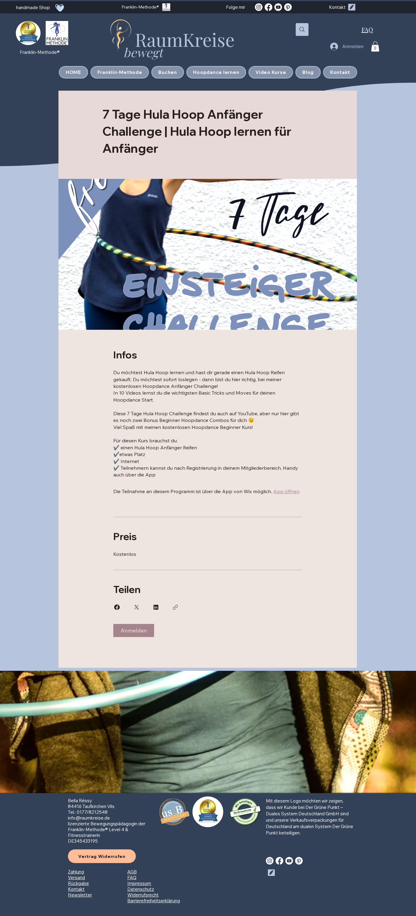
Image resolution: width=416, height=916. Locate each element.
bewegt (144, 52)
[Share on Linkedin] (156, 607)
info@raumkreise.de (89, 818)
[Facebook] (268, 7)
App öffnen (286, 491)
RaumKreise (184, 39)
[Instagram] (259, 7)
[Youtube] (278, 7)
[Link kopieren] (175, 607)
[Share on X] (136, 607)
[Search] (302, 29)
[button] (375, 46)
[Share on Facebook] (117, 607)
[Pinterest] (288, 7)
